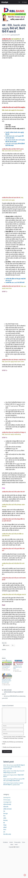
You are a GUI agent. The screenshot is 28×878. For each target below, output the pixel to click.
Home (16, 844)
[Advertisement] (14, 74)
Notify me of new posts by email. (12, 747)
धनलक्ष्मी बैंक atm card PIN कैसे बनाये (15, 282)
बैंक (4, 822)
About (11, 844)
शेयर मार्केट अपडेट (7, 834)
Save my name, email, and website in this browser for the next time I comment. (14, 737)
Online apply (6, 800)
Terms (23, 842)
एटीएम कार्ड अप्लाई (7, 690)
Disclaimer (5, 842)
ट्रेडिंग (4, 818)
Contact (11, 842)
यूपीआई (4, 827)
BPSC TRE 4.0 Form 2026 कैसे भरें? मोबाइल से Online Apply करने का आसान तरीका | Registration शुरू (14, 766)
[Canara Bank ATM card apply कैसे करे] (7, 662)
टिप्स (4, 816)
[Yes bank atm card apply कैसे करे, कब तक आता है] (18, 662)
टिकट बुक (5, 813)
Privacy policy (17, 842)
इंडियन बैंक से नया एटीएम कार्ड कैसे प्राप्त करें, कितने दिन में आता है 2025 (6, 681)
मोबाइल (4, 825)
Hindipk (4, 2)
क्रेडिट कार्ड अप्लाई (7, 809)
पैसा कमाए (5, 820)
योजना (4, 829)
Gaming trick (6, 797)
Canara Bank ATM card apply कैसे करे (6, 666)
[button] (19, 2)
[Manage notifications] (25, 875)
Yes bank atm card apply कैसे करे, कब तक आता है (17, 667)
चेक (4, 811)
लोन (4, 832)
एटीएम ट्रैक (5, 806)
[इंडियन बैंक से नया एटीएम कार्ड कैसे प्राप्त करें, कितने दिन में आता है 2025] (7, 676)
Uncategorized (7, 802)
